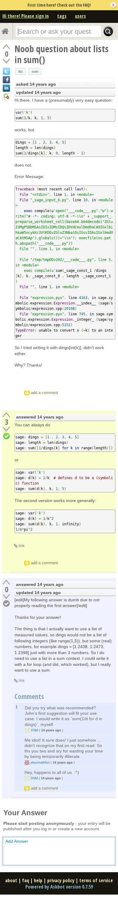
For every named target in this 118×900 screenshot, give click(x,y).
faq (25, 880)
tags (62, 16)
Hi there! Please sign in (25, 16)
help (38, 880)
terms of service (96, 880)
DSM (34, 730)
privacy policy (60, 880)
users (80, 16)
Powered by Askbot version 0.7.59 (59, 886)
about (11, 880)
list (20, 71)
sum (35, 71)
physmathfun (40, 762)
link (22, 546)
